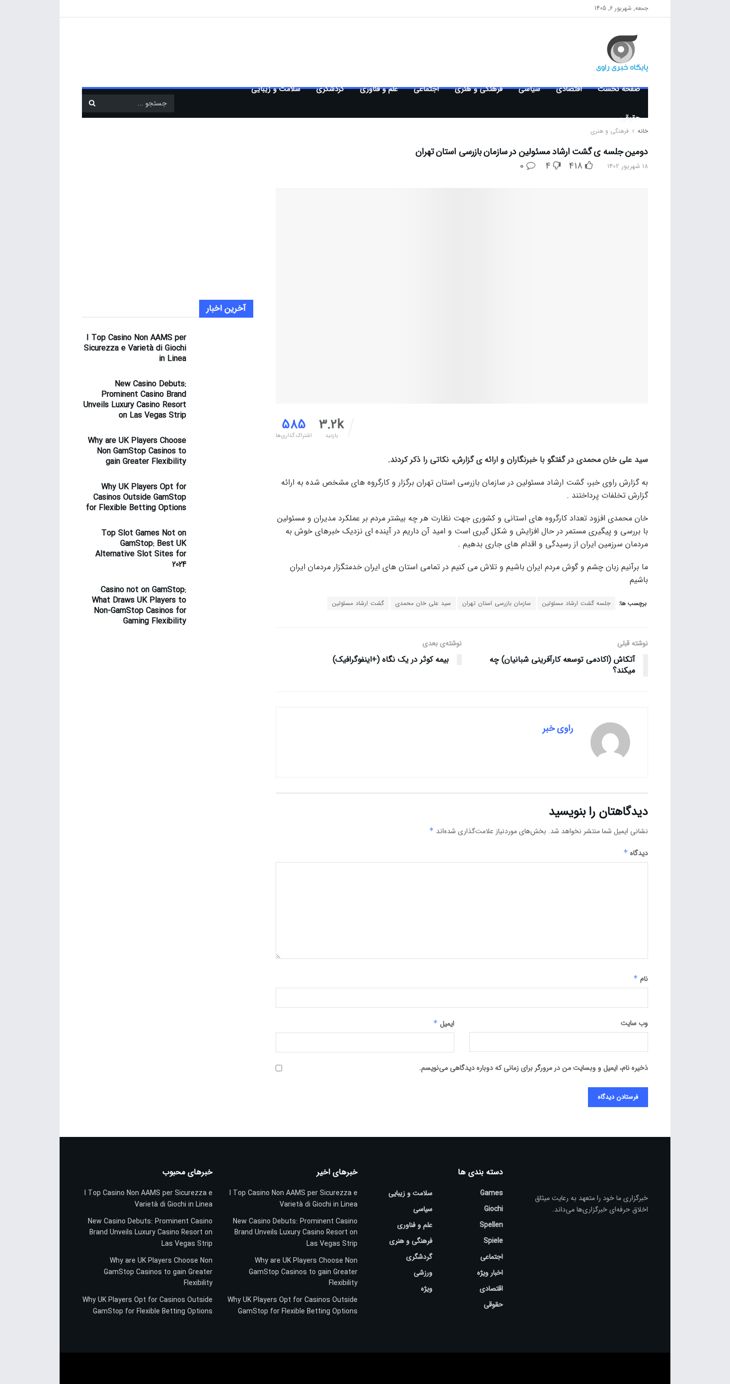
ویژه (427, 1288)
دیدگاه (635, 853)
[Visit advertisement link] (278, 52)
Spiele (493, 1240)
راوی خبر (558, 728)
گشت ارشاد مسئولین (358, 603)
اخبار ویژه (490, 1272)
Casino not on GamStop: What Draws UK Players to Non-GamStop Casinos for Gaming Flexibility (139, 605)
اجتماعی (426, 89)
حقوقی (630, 118)
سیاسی (529, 89)
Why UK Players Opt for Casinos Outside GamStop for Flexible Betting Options (136, 497)
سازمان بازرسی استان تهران (496, 603)
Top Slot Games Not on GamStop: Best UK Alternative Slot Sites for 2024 (140, 549)
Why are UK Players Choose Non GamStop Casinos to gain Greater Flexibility (137, 451)
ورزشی (423, 1272)
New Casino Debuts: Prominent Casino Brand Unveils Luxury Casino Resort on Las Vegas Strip (134, 400)
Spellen (491, 1224)
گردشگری (330, 89)
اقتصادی (569, 89)
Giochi (493, 1209)
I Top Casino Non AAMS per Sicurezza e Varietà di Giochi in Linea (135, 348)
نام (640, 978)
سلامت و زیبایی (275, 89)
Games (491, 1193)
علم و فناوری (379, 89)
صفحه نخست (619, 89)
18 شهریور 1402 (627, 166)
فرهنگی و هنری (479, 89)
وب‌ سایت (634, 1023)
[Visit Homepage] (608, 52)
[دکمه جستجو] (92, 103)
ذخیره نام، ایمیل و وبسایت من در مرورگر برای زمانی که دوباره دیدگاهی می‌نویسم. (533, 1067)
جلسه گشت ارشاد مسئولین (576, 603)
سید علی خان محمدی (423, 603)
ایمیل (443, 1023)
